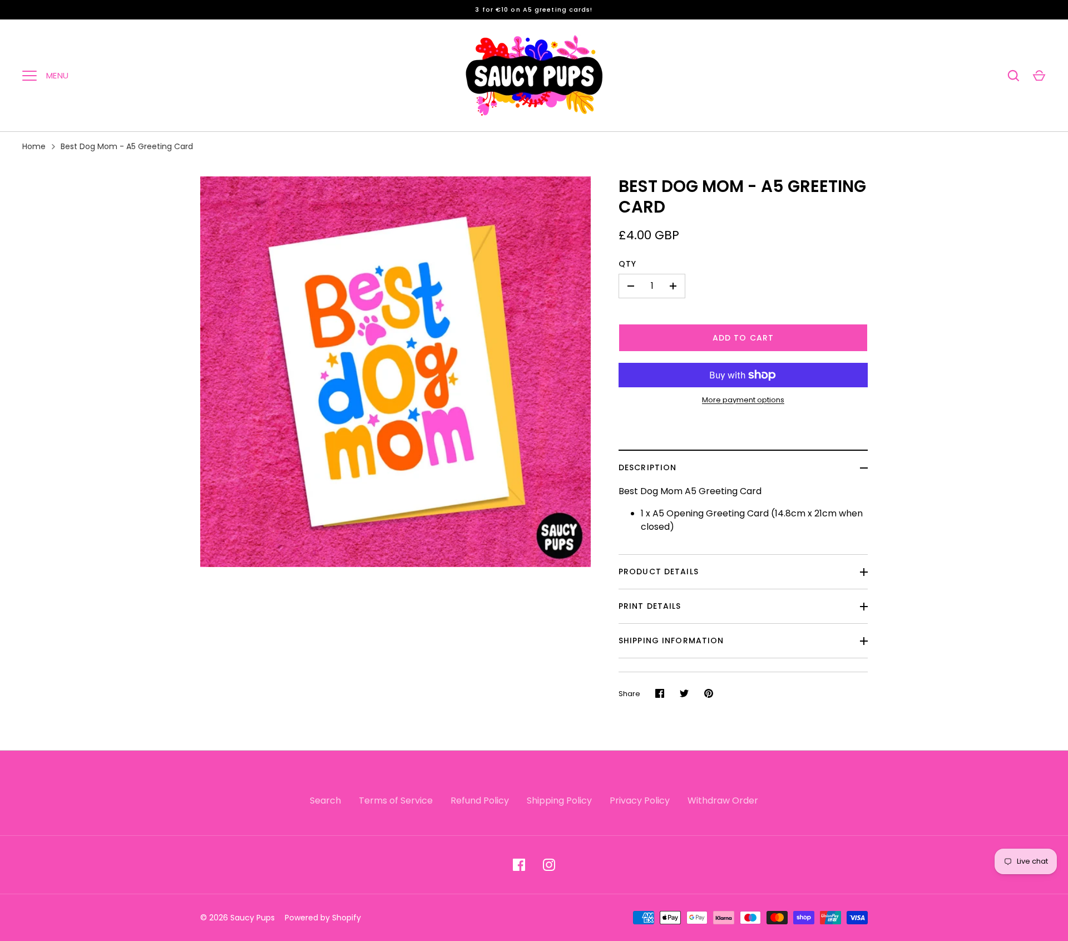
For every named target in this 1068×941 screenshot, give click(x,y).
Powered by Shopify (323, 917)
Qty (627, 263)
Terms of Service (396, 800)
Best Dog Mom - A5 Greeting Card (127, 146)
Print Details (650, 606)
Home (34, 146)
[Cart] (1039, 75)
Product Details (659, 571)
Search (325, 800)
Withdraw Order (723, 800)
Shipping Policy (559, 800)
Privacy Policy (640, 800)
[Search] (1013, 75)
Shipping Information (671, 640)
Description (647, 467)
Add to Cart (743, 337)
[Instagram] (549, 865)
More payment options (743, 400)
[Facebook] (519, 865)
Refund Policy (480, 800)
